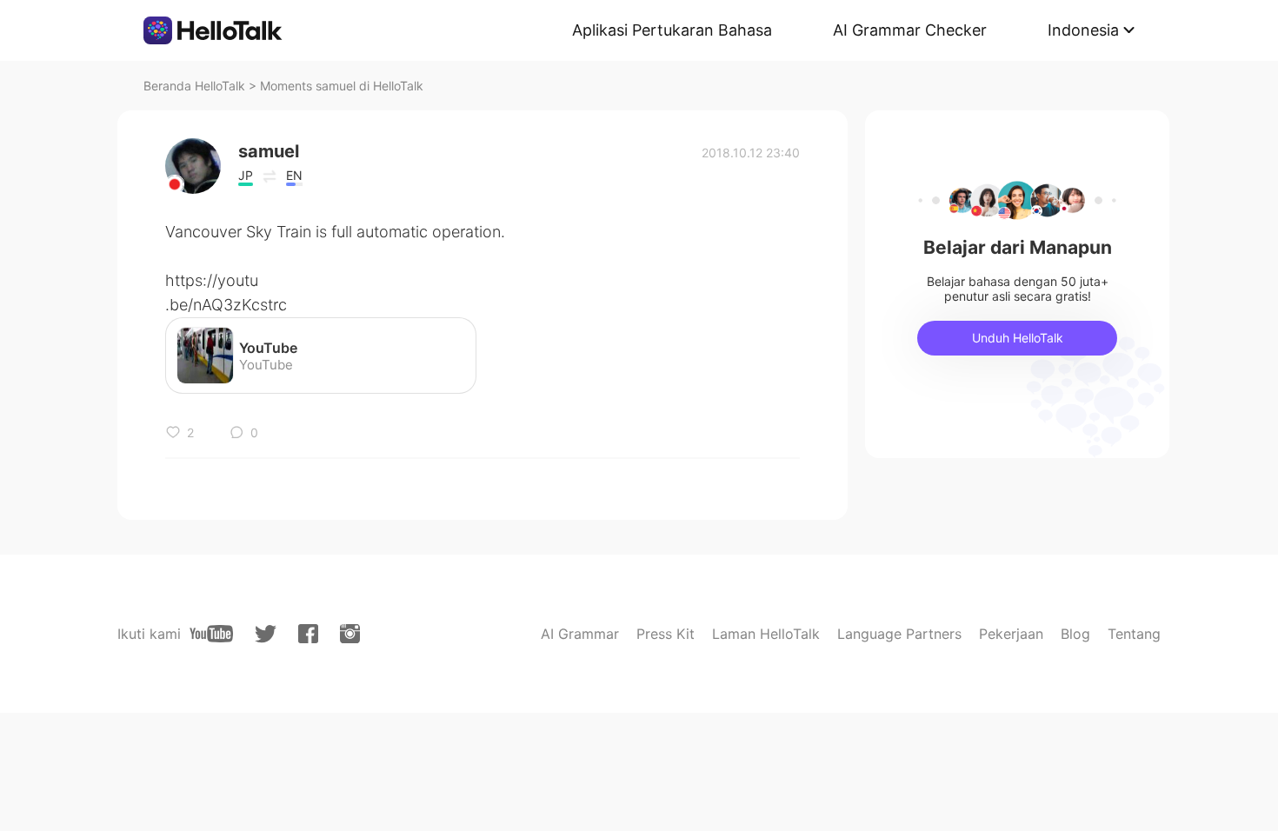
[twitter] (265, 634)
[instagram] (350, 633)
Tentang (1134, 633)
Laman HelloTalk (766, 633)
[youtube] (211, 633)
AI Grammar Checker (910, 30)
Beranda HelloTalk (194, 85)
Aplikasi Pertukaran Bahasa (672, 30)
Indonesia (1083, 30)
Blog (1075, 633)
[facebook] (308, 633)
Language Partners (899, 633)
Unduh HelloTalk (1017, 337)
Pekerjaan (1011, 633)
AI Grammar (580, 633)
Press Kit (665, 633)
